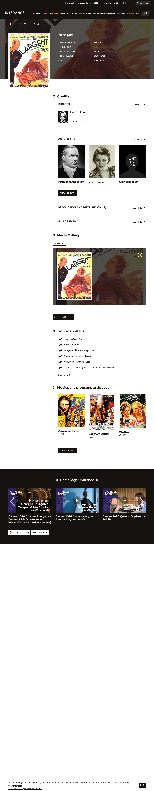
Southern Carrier (99, 433)
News (51, 13)
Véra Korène (96, 182)
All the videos (40, 533)
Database (87, 13)
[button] (140, 255)
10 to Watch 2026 (110, 3)
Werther (124, 432)
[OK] (142, 785)
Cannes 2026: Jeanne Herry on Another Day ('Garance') (74, 518)
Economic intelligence (106, 13)
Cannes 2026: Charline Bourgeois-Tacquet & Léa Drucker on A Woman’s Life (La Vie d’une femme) (29, 519)
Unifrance (126, 13)
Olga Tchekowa (128, 182)
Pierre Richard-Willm (71, 182)
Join (137, 13)
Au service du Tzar (69, 431)
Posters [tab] (59, 243)
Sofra (96, 47)
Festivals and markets (68, 13)
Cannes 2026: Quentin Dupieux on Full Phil (124, 518)
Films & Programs (35, 13)
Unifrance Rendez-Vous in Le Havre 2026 (81, 3)
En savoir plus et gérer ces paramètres (25, 788)
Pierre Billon (99, 42)
